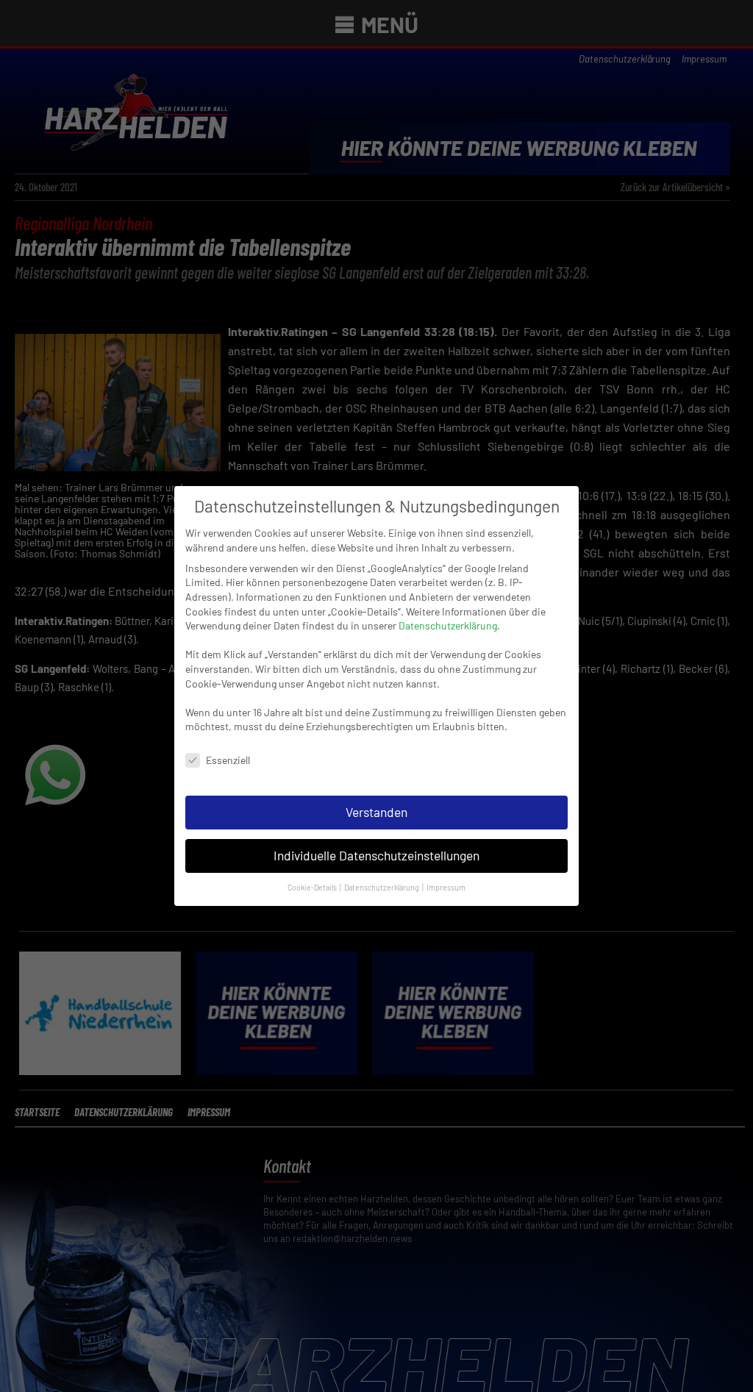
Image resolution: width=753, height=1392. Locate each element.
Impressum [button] (446, 887)
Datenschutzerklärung (448, 625)
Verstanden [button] (376, 812)
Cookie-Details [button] (313, 887)
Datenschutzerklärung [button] (382, 887)
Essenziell (228, 760)
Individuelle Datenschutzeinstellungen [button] (376, 855)
